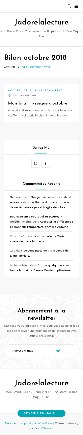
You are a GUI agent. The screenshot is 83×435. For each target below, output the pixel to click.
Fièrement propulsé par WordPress (29, 423)
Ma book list (50, 90)
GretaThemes (44, 428)
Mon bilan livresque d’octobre (37, 103)
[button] (69, 6)
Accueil (15, 90)
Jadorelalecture (41, 23)
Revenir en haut (39, 413)
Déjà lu (30, 90)
